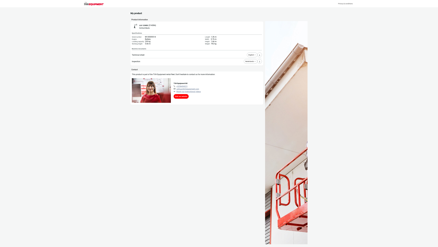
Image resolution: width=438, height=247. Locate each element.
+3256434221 (182, 86)
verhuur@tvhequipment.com (187, 89)
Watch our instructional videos (188, 92)
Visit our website (181, 96)
